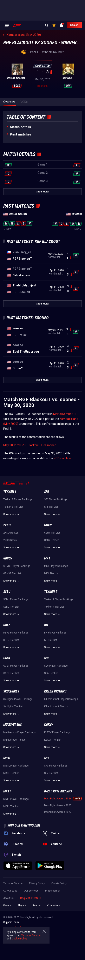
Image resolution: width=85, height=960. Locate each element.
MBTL (7, 758)
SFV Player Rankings (55, 765)
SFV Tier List (51, 773)
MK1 (47, 558)
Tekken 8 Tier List (13, 506)
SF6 (46, 492)
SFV (46, 758)
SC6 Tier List (51, 673)
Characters (53, 905)
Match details (20, 127)
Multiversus (12, 725)
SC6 (46, 658)
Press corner (52, 890)
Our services (31, 890)
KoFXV (48, 725)
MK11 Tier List (11, 806)
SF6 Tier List (51, 506)
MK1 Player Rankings (56, 566)
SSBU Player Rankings (15, 599)
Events (7, 905)
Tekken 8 (10, 492)
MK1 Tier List (51, 573)
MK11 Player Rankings (16, 799)
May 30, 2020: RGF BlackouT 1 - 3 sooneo (29, 445)
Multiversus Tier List (14, 739)
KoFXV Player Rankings (57, 732)
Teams (37, 905)
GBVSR (7, 558)
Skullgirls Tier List (13, 706)
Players (22, 905)
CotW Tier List (52, 532)
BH (46, 625)
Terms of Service (12, 883)
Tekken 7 (50, 592)
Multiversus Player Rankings (19, 732)
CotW (48, 525)
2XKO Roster (10, 532)
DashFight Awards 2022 (57, 812)
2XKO (7, 525)
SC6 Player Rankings (56, 665)
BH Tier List (50, 640)
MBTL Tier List (11, 773)
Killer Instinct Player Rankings (61, 699)
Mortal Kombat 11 (65, 414)
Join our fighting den (23, 825)
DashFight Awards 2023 (57, 805)
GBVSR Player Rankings (16, 566)
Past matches (21, 134)
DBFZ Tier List (11, 640)
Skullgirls (11, 691)
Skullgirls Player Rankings (18, 699)
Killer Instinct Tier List (56, 706)
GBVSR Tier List (12, 573)
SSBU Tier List (11, 606)
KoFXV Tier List (52, 739)
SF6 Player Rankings (55, 499)
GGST (6, 658)
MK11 (7, 791)
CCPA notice (10, 890)
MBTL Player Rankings (16, 765)
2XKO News (10, 540)
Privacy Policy (37, 883)
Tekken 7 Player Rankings (58, 599)
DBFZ (6, 625)
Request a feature (30, 898)
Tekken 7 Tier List (54, 606)
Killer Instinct (55, 691)
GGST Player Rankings (15, 665)
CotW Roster (51, 540)
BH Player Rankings (55, 632)
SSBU (6, 592)
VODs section (62, 458)
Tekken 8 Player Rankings (17, 499)
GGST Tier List (11, 673)
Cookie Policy (59, 883)
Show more (9, 514)
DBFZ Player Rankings (15, 632)
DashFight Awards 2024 (57, 798)
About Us (8, 898)
